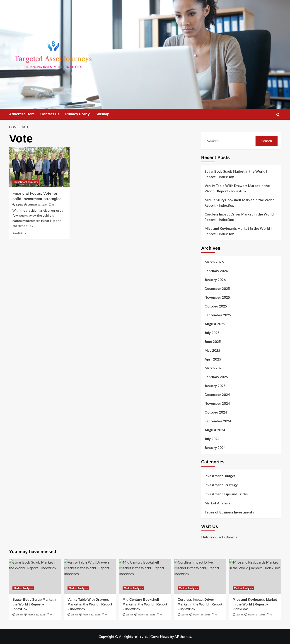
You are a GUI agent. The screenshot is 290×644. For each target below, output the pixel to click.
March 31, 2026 (36, 614)
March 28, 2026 (201, 614)
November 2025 (217, 297)
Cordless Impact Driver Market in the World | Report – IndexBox (240, 217)
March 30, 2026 (91, 614)
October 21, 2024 (37, 204)
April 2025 (213, 359)
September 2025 (218, 315)
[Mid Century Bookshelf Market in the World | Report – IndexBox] (145, 576)
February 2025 (216, 377)
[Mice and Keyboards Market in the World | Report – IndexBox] (255, 576)
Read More (19, 233)
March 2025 (214, 368)
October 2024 (216, 412)
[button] (278, 115)
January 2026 (215, 280)
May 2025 (212, 350)
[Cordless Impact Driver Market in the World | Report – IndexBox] (200, 576)
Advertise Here (22, 114)
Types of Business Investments (229, 512)
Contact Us (50, 114)
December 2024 (217, 394)
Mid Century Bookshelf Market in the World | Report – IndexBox (240, 202)
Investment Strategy (26, 182)
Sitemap (102, 114)
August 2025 (215, 324)
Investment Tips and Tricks (226, 494)
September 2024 (218, 421)
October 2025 (216, 306)
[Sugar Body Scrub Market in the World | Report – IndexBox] (35, 576)
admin (19, 204)
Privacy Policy (77, 114)
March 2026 (214, 262)
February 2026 (216, 271)
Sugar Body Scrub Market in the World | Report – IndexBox (236, 174)
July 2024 (212, 439)
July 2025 (212, 333)
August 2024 (215, 430)
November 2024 (217, 403)
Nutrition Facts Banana (219, 537)
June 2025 (213, 341)
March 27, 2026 (256, 614)
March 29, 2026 (146, 614)
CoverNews (159, 636)
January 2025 (215, 386)
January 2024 (215, 447)
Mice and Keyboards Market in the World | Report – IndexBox (238, 231)
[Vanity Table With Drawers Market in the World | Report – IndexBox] (90, 576)
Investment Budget (220, 476)
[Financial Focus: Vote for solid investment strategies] (39, 167)
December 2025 (217, 288)
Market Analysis (217, 503)
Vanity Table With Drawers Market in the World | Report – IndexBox (237, 188)
